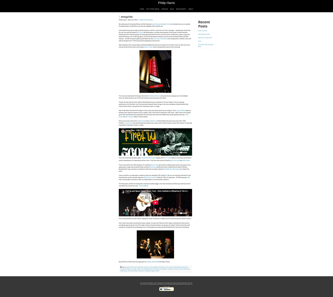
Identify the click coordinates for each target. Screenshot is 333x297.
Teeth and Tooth (202, 30)
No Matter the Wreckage (171, 169)
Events (146, 20)
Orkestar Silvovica (178, 269)
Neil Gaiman (163, 269)
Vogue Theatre (148, 47)
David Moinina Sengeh (149, 158)
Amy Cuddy (154, 165)
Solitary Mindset (152, 262)
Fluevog (140, 32)
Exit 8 (199, 41)
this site (167, 24)
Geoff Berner (152, 121)
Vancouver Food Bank (160, 38)
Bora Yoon (166, 158)
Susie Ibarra (186, 160)
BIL (166, 175)
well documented (158, 24)
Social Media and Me (204, 34)
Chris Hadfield (143, 186)
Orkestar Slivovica (155, 96)
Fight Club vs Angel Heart (205, 37)
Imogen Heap (141, 121)
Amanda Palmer (129, 267)
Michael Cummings (150, 177)
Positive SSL (166, 286)
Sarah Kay (153, 167)
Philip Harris (166, 2)
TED (129, 270)
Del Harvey (129, 116)
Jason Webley (181, 110)
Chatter (141, 20)
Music (151, 20)
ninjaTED (170, 269)
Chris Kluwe (162, 267)
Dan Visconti (175, 160)
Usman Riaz (128, 123)
